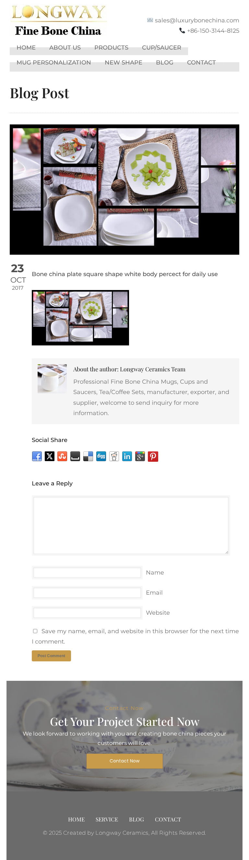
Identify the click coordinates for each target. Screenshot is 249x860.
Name (155, 572)
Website (158, 612)
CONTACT (201, 62)
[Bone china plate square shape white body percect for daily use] (124, 189)
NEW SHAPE (123, 62)
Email (154, 592)
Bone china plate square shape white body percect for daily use (125, 274)
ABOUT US (65, 47)
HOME (26, 47)
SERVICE (107, 819)
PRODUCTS (111, 47)
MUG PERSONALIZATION (54, 62)
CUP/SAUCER (161, 47)
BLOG (164, 62)
